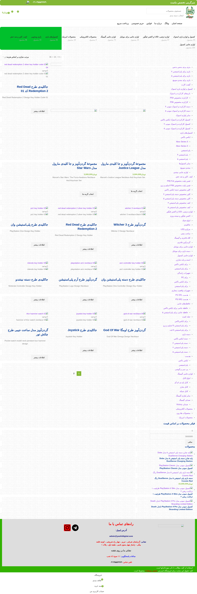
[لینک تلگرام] (3, 3)
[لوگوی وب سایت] (190, 12)
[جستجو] (149, 12)
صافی (190, 442)
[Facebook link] (21, 3)
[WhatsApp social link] (7, 3)
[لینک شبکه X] (17, 3)
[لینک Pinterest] (14, 3)
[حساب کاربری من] (24, 12)
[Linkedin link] (10, 3)
